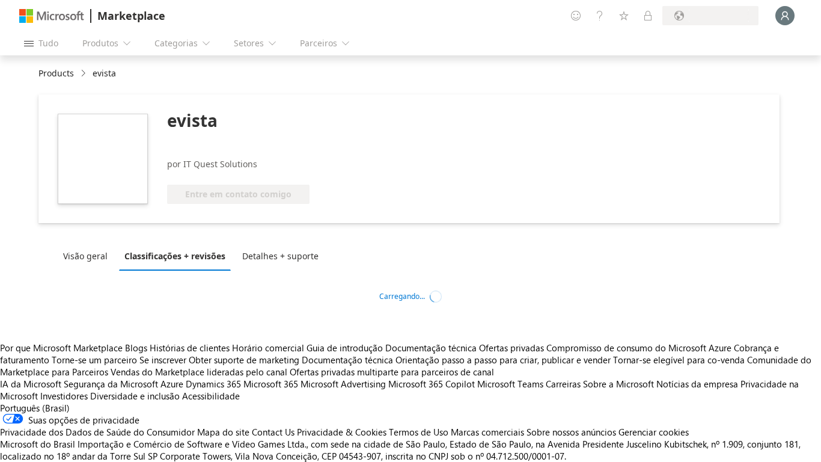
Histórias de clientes (190, 348)
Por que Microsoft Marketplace (61, 348)
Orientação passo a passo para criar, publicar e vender (503, 360)
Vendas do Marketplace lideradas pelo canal (199, 372)
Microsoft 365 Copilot (431, 384)
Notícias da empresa (697, 384)
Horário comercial (268, 348)
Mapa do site (223, 432)
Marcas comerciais (487, 432)
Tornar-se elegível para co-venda (679, 360)
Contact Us (273, 432)
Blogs (136, 348)
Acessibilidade (211, 396)
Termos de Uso (418, 432)
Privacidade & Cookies (341, 432)
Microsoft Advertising (343, 384)
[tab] (88, 255)
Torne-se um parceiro (94, 360)
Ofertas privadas (511, 348)
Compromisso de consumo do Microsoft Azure (640, 348)
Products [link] (56, 73)
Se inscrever (162, 360)
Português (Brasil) (35, 408)
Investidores (64, 396)
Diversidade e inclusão (135, 396)
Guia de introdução (345, 348)
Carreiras (563, 384)
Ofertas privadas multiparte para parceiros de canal (392, 372)
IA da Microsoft (30, 384)
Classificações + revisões (174, 256)
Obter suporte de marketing (244, 360)
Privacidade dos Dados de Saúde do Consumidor (97, 432)
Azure (171, 384)
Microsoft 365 (270, 384)
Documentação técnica (431, 348)
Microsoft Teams (510, 384)
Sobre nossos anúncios (571, 432)
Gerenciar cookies (653, 432)
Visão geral (85, 256)
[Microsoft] (51, 16)
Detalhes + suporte (280, 256)
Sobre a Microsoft (618, 384)
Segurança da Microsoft (111, 384)
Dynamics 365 (213, 384)
